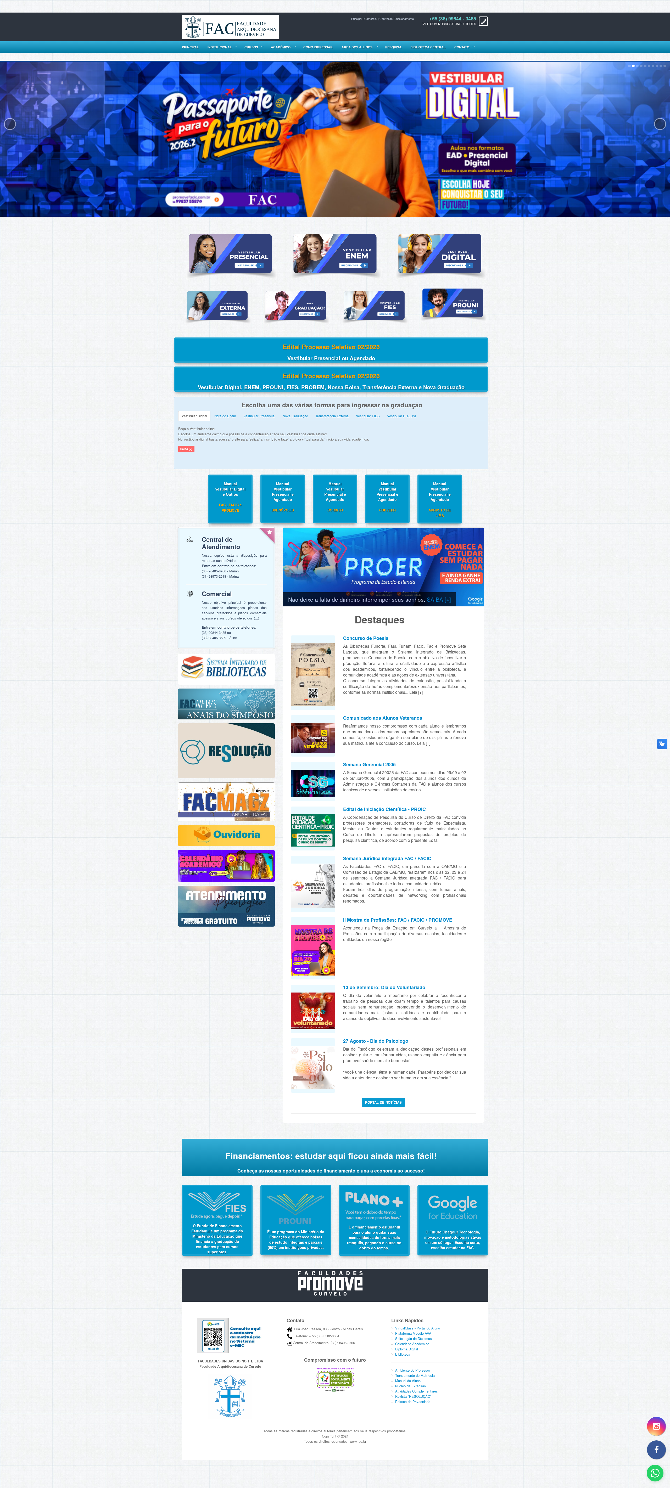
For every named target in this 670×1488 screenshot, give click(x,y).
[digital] (439, 252)
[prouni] (452, 302)
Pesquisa (393, 47)
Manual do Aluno (408, 1379)
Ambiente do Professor (412, 1369)
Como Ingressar (318, 47)
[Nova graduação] (295, 304)
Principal (356, 18)
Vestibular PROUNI (401, 415)
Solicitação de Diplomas (413, 1337)
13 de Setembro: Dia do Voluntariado (384, 986)
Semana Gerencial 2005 (369, 763)
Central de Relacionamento (396, 18)
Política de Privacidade (412, 1400)
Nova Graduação (295, 415)
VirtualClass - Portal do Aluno (417, 1326)
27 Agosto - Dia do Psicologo (375, 1039)
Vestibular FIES (368, 415)
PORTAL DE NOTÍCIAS (383, 1101)
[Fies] (374, 304)
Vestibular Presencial (259, 415)
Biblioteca (402, 1353)
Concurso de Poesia (365, 637)
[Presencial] (230, 252)
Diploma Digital (406, 1347)
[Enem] (335, 252)
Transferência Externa (332, 415)
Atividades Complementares (416, 1390)
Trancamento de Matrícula (415, 1374)
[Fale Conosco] (655, 1473)
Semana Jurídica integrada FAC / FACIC (387, 857)
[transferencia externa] (217, 304)
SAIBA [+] (439, 598)
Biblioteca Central (427, 47)
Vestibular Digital (194, 415)
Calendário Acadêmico (412, 1342)
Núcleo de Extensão (410, 1384)
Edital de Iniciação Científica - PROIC (384, 808)
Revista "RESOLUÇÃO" (413, 1395)
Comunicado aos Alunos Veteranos (382, 716)
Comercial (370, 18)
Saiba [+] (186, 448)
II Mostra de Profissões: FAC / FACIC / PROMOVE (397, 918)
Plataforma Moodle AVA (413, 1332)
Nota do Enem (225, 415)
